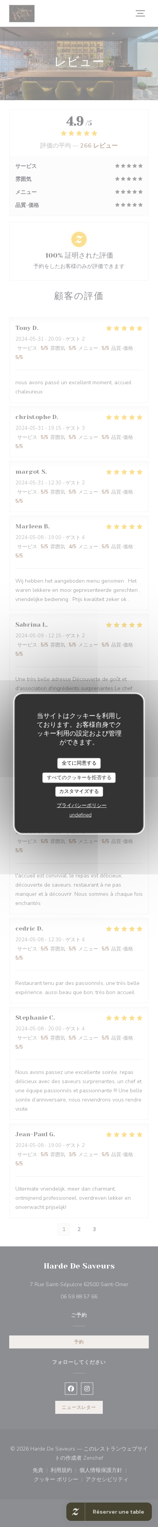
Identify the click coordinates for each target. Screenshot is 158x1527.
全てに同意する (79, 763)
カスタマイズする (79, 791)
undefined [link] (80, 814)
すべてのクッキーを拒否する (79, 777)
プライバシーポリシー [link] (82, 805)
